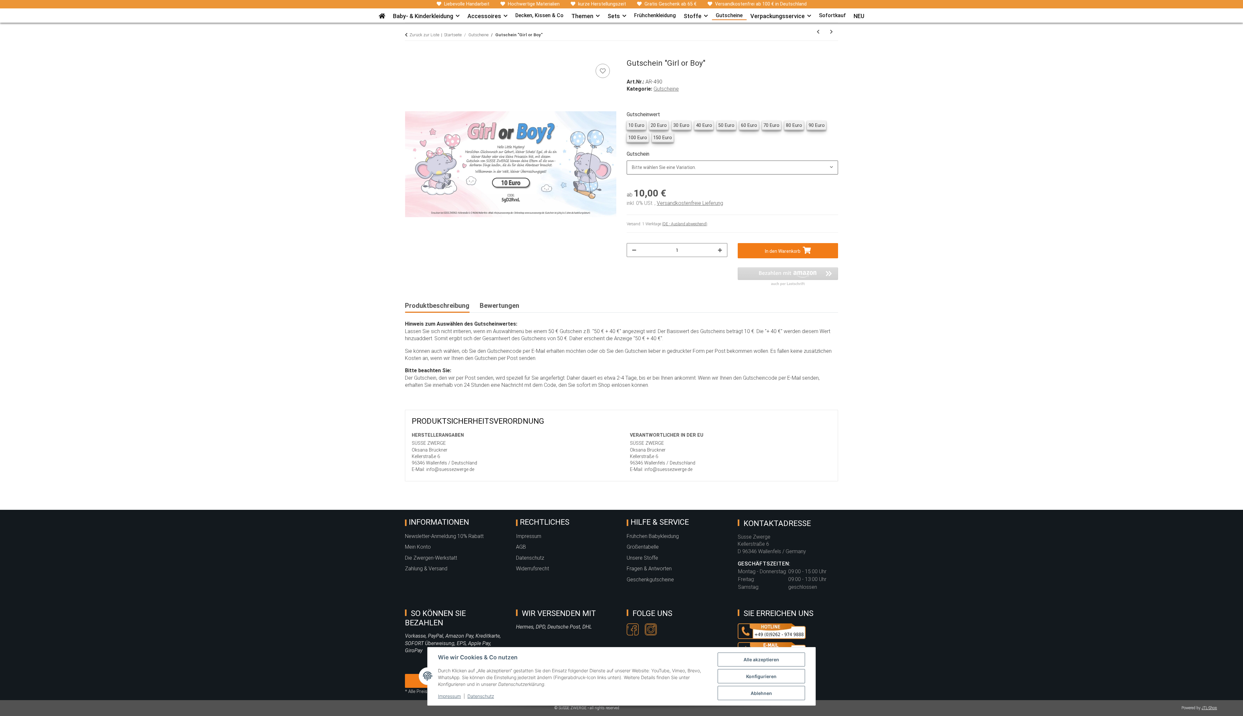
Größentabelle (643, 547)
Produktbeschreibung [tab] (437, 305)
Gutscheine (666, 89)
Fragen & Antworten (649, 568)
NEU (859, 16)
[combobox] (732, 167)
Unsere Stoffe (642, 558)
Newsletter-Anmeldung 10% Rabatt (444, 536)
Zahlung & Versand (426, 568)
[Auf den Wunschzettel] (603, 71)
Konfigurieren (761, 676)
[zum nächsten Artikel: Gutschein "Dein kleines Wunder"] (831, 32)
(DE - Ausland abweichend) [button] (684, 224)
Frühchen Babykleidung (653, 536)
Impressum (449, 696)
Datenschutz (480, 696)
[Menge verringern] (634, 250)
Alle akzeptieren (761, 659)
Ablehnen (761, 693)
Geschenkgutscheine (650, 579)
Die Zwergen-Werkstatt (431, 558)
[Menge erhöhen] (720, 250)
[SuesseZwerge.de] (382, 14)
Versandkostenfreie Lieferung (690, 203)
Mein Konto (418, 547)
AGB (521, 547)
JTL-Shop (1209, 708)
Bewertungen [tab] (499, 305)
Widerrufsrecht (532, 568)
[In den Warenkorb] (410, 55)
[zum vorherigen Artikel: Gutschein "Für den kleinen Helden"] (818, 32)
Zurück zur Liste (424, 34)
